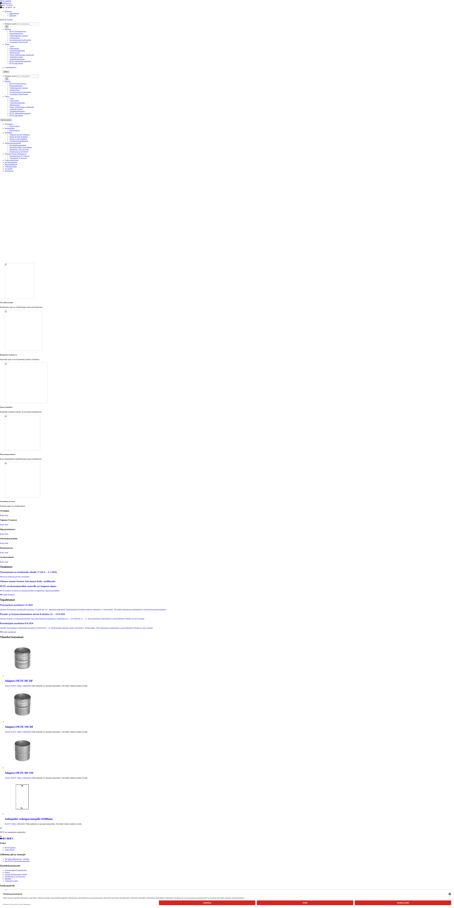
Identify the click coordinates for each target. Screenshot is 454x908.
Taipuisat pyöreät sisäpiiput (19, 135)
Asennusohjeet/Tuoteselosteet (16, 870)
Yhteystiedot (14, 49)
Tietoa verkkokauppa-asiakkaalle (21, 55)
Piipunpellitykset (11, 165)
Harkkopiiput (10, 128)
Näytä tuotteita (6, 120)
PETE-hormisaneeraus (17, 32)
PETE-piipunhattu (16, 63)
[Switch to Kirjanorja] (14, 14)
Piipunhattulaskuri (16, 34)
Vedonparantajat (11, 167)
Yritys (11, 46)
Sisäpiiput (8, 133)
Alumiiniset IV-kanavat (18, 158)
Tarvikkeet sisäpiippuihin (18, 141)
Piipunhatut (9, 171)
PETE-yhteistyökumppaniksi (20, 61)
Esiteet (7, 872)
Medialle (8, 879)
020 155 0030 (7, 5)
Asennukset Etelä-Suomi (18, 42)
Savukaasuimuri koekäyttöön (20, 40)
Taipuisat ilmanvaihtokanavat (15, 154)
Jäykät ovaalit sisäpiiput (18, 139)
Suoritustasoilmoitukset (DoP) (16, 875)
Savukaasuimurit (11, 162)
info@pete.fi (6, 3)
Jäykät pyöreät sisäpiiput (18, 137)
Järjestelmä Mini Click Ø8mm (20, 148)
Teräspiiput (9, 124)
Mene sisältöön (5, 1)
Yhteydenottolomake (17, 51)
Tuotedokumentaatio (17, 59)
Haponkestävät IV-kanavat (19, 156)
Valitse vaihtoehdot (24, 686)
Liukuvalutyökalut (11, 160)
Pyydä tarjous (14, 126)
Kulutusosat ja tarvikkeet (18, 152)
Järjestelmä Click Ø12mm (19, 150)
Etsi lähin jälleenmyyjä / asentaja (17, 859)
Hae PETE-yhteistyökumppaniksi (17, 861)
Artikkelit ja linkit (16, 57)
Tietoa (7, 44)
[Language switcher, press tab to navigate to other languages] (8, 11)
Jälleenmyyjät (14, 53)
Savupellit (8, 169)
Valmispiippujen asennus (18, 36)
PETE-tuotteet (10, 848)
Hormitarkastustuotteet (17, 145)
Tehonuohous (14, 38)
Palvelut (8, 29)
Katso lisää (4, 515)
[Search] (7, 26)
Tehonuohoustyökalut (13, 143)
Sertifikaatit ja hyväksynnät (15, 877)
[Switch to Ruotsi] (12, 16)
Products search (11, 24)
